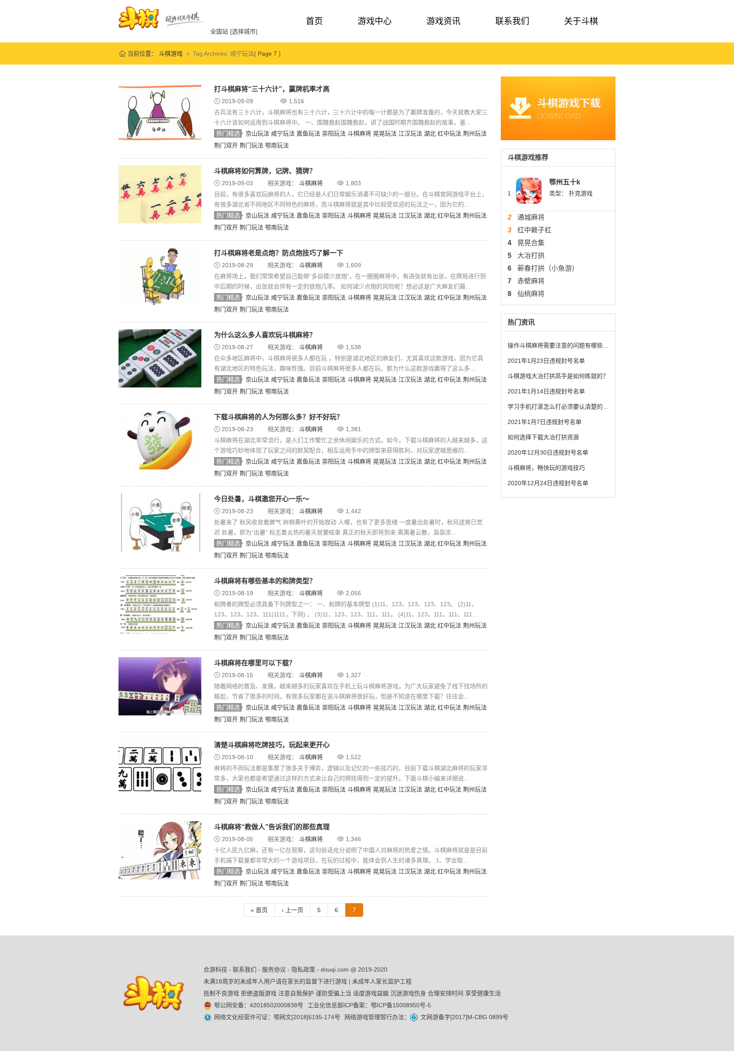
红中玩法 (450, 133)
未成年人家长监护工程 (382, 981)
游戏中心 (375, 21)
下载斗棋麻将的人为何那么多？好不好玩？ (278, 417)
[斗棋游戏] (161, 18)
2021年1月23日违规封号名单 (546, 360)
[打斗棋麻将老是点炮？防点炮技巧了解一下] (160, 275)
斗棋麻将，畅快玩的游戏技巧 (546, 467)
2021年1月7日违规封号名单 (545, 421)
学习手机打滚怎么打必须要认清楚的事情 (558, 406)
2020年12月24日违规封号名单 (548, 483)
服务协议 (274, 969)
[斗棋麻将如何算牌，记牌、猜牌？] (160, 193)
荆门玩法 (252, 145)
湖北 (431, 133)
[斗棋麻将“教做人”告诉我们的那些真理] (160, 849)
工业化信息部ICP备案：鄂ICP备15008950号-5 (369, 1005)
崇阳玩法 (334, 133)
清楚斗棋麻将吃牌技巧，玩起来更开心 (272, 745)
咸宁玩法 (283, 133)
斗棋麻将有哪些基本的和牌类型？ (265, 581)
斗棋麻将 (360, 133)
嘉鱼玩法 (309, 133)
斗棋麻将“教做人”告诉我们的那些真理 (272, 827)
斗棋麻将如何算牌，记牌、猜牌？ (265, 171)
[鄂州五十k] (528, 190)
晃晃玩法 (385, 133)
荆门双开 (227, 145)
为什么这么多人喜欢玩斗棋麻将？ (265, 335)
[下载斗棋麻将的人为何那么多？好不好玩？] (160, 439)
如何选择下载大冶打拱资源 (543, 437)
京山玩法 (258, 133)
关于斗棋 (581, 21)
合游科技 (215, 969)
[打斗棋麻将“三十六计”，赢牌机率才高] (160, 111)
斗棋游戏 (170, 53)
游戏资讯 (443, 21)
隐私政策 (303, 969)
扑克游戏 (581, 193)
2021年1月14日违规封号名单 (546, 391)
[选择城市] (243, 31)
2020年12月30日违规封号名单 (548, 452)
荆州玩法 (475, 133)
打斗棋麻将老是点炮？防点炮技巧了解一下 (278, 253)
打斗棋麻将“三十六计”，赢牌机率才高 (272, 89)
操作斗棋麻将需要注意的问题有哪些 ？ (558, 345)
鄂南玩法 (277, 145)
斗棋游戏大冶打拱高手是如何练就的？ (558, 376)
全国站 (219, 31)
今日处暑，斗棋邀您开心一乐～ (261, 499)
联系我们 (512, 21)
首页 (314, 21)
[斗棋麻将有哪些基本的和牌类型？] (160, 603)
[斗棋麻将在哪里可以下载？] (160, 685)
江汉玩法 (411, 133)
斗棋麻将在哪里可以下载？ (255, 663)
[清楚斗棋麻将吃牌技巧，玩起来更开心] (160, 767)
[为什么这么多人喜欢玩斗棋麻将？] (160, 357)
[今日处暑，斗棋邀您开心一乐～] (160, 521)
